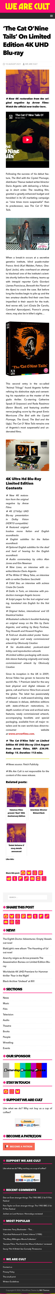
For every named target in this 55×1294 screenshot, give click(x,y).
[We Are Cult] (27, 11)
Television (8, 1015)
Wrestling (8, 1043)
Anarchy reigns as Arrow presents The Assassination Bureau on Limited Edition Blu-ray (26, 962)
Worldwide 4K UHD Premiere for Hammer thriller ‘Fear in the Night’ (25, 974)
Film (5, 1009)
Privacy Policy (9, 1272)
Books (6, 1031)
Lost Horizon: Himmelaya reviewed (27, 1213)
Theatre (7, 1026)
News (6, 998)
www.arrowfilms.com (21, 734)
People (6, 1037)
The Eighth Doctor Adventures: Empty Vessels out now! (27, 941)
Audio (6, 1020)
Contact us (7, 1267)
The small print (9, 1276)
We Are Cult (31, 64)
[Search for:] (27, 897)
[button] (51, 16)
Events (6, 1048)
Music (6, 1003)
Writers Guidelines (11, 1281)
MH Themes (44, 1290)
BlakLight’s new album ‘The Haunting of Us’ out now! (26, 950)
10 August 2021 (13, 64)
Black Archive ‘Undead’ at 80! (18, 981)
